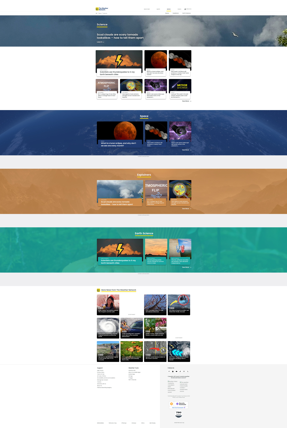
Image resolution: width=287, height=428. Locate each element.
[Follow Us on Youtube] (176, 371)
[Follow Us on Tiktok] (180, 371)
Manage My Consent (102, 380)
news (100, 13)
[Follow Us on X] (188, 371)
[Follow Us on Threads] (184, 371)
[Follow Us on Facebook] (169, 371)
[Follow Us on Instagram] (173, 371)
